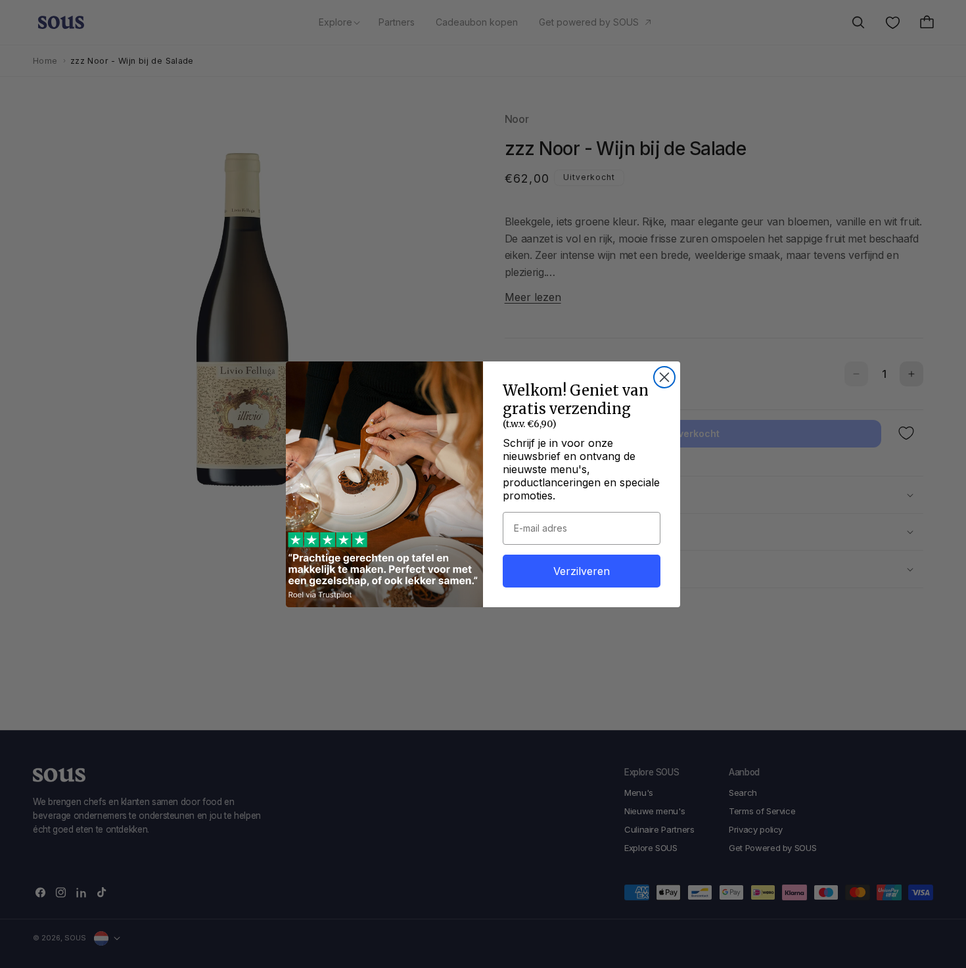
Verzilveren (581, 571)
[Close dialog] (664, 377)
